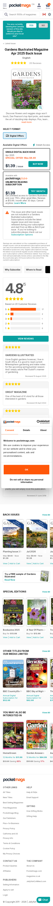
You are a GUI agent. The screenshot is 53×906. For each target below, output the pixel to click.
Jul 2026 (31, 551)
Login (5, 895)
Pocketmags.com (34, 871)
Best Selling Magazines (13, 802)
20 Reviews (35, 63)
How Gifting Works (34, 811)
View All (46, 515)
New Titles (7, 797)
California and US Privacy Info (10, 836)
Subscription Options (22, 234)
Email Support (32, 797)
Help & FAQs (31, 792)
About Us (30, 866)
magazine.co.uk (33, 876)
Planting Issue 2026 (13, 551)
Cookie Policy (9, 848)
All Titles (6, 792)
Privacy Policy (9, 828)
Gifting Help (31, 816)
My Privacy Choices (11, 854)
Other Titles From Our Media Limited (16, 650)
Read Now (10, 580)
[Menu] (4, 5)
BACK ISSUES (11, 514)
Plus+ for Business (11, 823)
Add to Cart (14, 563)
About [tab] (43, 430)
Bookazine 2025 (11, 630)
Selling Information (11, 884)
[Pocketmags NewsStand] (19, 6)
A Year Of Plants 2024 (36, 630)
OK (26, 469)
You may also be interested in (14, 712)
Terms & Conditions (11, 843)
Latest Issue (10, 43)
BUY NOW (38, 164)
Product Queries (10, 866)
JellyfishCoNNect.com (36, 881)
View (5, 563)
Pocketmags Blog (10, 813)
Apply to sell (8, 890)
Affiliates (7, 871)
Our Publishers (9, 818)
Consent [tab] (9, 430)
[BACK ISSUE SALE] (13, 547)
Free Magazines (10, 808)
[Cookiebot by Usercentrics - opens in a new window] (37, 422)
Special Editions (14, 591)
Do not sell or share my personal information (26, 480)
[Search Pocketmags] (6, 15)
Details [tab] (26, 430)
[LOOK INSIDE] (26, 108)
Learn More (20, 203)
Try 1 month (38, 191)
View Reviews (26, 338)
